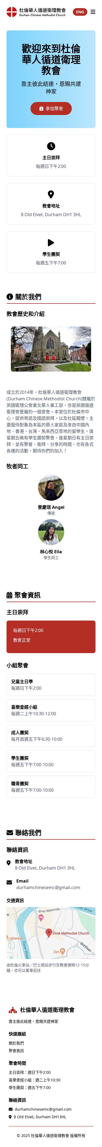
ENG (80, 11)
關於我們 (16, 1043)
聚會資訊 (16, 1050)
